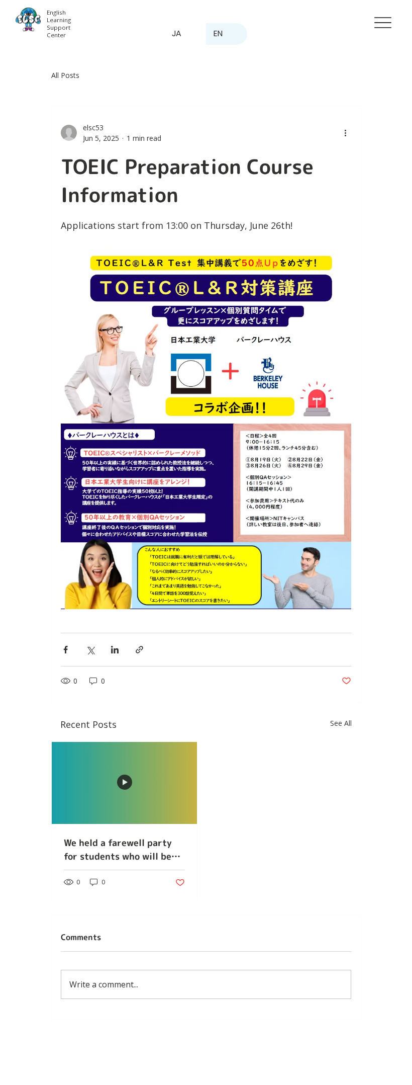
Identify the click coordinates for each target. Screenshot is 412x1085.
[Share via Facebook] (65, 649)
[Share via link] (139, 649)
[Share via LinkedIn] (115, 649)
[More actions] (345, 133)
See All (341, 723)
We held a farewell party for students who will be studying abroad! (118, 850)
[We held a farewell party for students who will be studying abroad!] (124, 783)
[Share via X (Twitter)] (90, 649)
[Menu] (382, 23)
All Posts (65, 75)
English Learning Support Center (59, 24)
